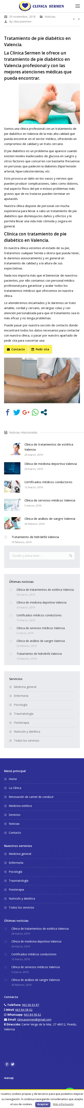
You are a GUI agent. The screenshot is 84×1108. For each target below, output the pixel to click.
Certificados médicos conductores (48, 482)
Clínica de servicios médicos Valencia (49, 500)
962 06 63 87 (30, 1005)
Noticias (50, 17)
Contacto (15, 833)
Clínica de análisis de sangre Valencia (49, 518)
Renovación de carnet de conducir (31, 797)
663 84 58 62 (23, 1010)
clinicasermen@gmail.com (34, 1019)
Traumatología (23, 714)
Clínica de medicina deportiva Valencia (50, 464)
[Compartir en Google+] (26, 412)
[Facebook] (6, 1064)
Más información (63, 1104)
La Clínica (15, 788)
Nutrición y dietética (27, 731)
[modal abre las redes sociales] (44, 412)
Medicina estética (20, 806)
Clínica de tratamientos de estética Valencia (48, 446)
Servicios (14, 815)
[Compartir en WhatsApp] (35, 412)
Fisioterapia (21, 723)
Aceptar (42, 1104)
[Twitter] (12, 1064)
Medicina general (25, 687)
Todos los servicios (26, 740)
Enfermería (21, 696)
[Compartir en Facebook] (7, 412)
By (20, 21)
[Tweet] (16, 412)
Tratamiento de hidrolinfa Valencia (35, 537)
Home (13, 779)
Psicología (20, 705)
